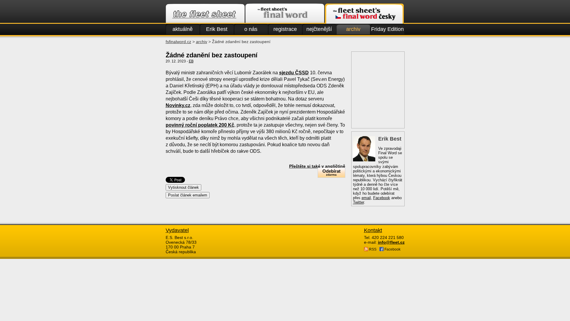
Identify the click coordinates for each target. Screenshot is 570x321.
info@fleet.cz (391, 242)
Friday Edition (387, 29)
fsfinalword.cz (178, 41)
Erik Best (216, 29)
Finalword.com (284, 14)
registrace (285, 29)
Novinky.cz (178, 105)
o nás (250, 29)
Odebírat (331, 172)
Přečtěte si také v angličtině (317, 166)
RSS (372, 249)
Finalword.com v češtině (364, 14)
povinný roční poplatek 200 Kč (200, 125)
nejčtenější (319, 29)
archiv (353, 29)
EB (191, 61)
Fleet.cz (205, 14)
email (366, 198)
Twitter (358, 202)
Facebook (381, 198)
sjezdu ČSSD (294, 72)
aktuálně (182, 29)
